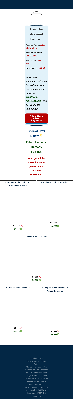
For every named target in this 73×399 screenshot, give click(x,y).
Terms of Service (33, 361)
